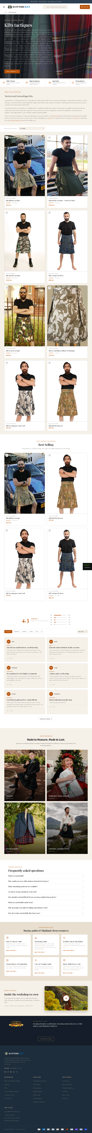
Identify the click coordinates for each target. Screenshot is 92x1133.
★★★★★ (16, 631)
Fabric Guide (65, 1095)
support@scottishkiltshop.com (11, 1111)
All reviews (8, 631)
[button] (6, 137)
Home (5, 12)
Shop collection (11, 71)
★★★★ (24, 631)
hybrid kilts (76, 118)
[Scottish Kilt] (19, 7)
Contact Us (65, 1098)
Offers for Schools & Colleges (12, 1081)
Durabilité (64, 1091)
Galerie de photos (38, 1091)
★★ (37, 631)
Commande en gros (9, 1095)
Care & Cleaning (37, 1098)
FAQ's (5, 1088)
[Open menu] (4, 7)
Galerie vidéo (36, 1095)
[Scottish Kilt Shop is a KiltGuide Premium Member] (16, 1023)
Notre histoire (65, 1081)
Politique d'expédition (67, 1088)
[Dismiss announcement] (90, 2)
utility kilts (50, 118)
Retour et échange (67, 1084)
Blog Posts (7, 1084)
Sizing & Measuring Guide (11, 1091)
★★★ (31, 631)
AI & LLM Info (8, 1098)
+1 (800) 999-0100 (9, 1115)
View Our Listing (46, 1039)
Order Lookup (36, 1084)
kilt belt (56, 116)
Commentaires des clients (39, 1081)
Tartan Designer (37, 1088)
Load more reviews (45, 719)
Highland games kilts (16, 120)
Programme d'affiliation (39, 1102)
